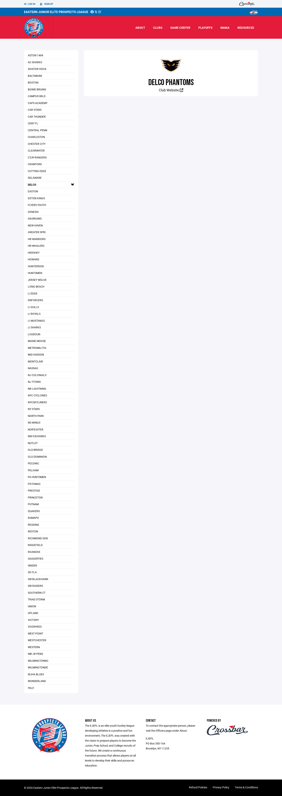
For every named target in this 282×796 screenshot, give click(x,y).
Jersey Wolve (37, 280)
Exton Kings (36, 198)
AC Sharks (35, 62)
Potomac (34, 484)
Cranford (35, 164)
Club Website (169, 90)
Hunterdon (36, 266)
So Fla (32, 572)
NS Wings (34, 422)
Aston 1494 (35, 55)
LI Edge (32, 293)
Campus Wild (36, 96)
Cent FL (33, 123)
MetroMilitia (37, 348)
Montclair (35, 361)
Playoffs (205, 28)
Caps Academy (37, 103)
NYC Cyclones (37, 395)
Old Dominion (37, 456)
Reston (33, 531)
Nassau (33, 368)
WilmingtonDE (38, 667)
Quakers (34, 511)
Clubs (157, 28)
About (140, 28)
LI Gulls (33, 307)
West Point (35, 633)
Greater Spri (37, 232)
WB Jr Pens (35, 654)
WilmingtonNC (38, 660)
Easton (33, 191)
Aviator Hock (37, 69)
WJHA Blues (36, 674)
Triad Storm (36, 599)
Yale (31, 688)
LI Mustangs (36, 320)
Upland (33, 613)
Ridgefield (35, 545)
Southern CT (36, 592)
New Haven (35, 225)
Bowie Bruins (37, 89)
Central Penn (37, 130)
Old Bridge (35, 450)
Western (34, 647)
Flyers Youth (37, 205)
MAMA (224, 28)
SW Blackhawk (38, 579)
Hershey (34, 252)
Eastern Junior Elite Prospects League (56, 12)
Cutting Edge (37, 171)
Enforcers (35, 300)
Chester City (36, 144)
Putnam (33, 504)
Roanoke (34, 552)
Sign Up (48, 3)
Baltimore (35, 76)
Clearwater (36, 150)
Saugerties (35, 558)
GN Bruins (35, 218)
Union (32, 606)
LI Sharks (34, 327)
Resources (245, 28)
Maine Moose (37, 341)
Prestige (34, 490)
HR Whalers (36, 246)
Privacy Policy (221, 787)
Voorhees (35, 626)
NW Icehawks (37, 436)
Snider (32, 565)
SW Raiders (35, 586)
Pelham (33, 470)
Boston (33, 82)
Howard (33, 259)
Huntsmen (35, 273)
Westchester (37, 640)
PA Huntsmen (37, 477)
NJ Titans (34, 382)
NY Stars (34, 409)
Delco (32, 184)
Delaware (35, 178)
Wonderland (37, 681)
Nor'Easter (35, 429)
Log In (31, 3)
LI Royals (34, 314)
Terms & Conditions (246, 787)
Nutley (33, 443)
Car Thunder (37, 116)
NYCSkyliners (37, 402)
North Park (36, 416)
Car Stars (34, 109)
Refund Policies (198, 787)
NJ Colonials (37, 375)
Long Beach (36, 286)
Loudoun (34, 334)
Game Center (180, 28)
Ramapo (33, 518)
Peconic (33, 463)
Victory (33, 620)
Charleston (36, 137)
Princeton (35, 497)
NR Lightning (37, 388)
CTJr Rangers (37, 157)
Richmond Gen (38, 538)
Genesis (33, 212)
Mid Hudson (36, 354)
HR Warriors (36, 239)
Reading (33, 524)
